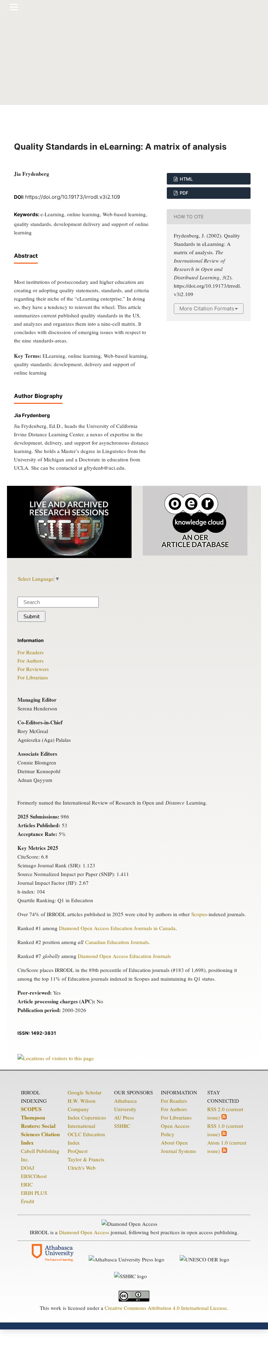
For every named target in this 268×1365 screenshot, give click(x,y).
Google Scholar (85, 1092)
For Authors (30, 660)
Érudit (27, 1201)
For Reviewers (33, 668)
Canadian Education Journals (117, 941)
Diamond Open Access (84, 1232)
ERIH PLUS (34, 1192)
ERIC (27, 1184)
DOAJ (27, 1167)
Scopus (199, 914)
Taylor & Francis (86, 1159)
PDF (183, 193)
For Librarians (32, 677)
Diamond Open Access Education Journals (124, 955)
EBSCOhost (34, 1175)
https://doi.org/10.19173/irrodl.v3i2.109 (72, 197)
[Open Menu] (14, 7)
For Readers (30, 652)
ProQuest (78, 1150)
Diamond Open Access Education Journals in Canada (117, 928)
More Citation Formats (206, 308)
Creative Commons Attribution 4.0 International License (166, 1307)
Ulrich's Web (82, 1167)
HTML (186, 179)
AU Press (124, 1117)
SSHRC (122, 1125)
